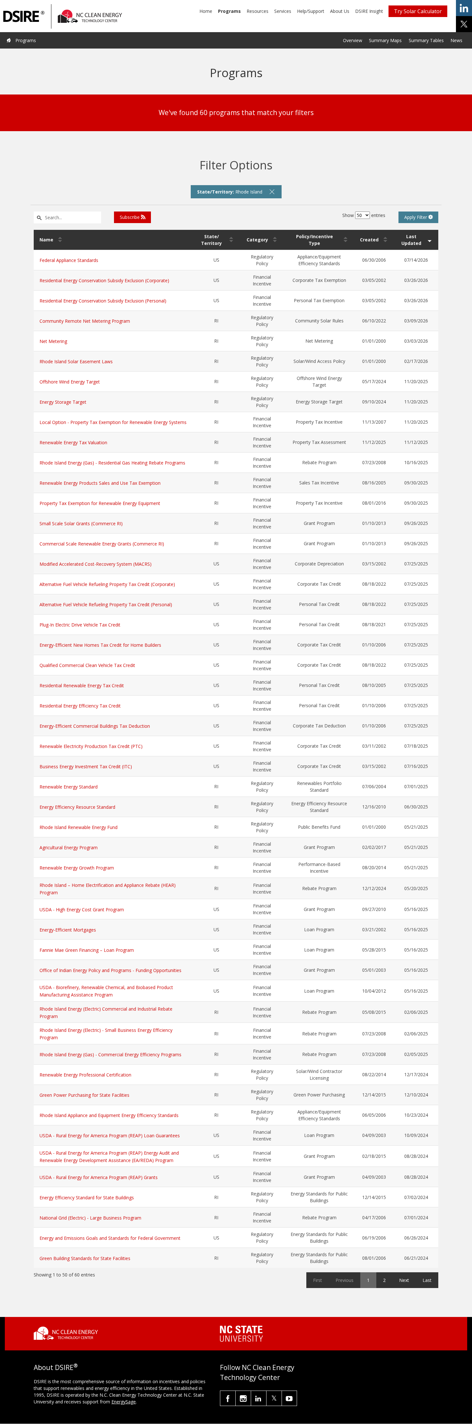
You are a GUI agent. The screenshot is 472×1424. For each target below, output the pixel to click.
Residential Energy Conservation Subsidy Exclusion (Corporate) (104, 280)
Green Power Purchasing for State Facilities (84, 1095)
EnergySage (123, 1402)
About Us (339, 11)
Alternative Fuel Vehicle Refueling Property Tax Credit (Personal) (105, 604)
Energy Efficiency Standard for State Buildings (86, 1197)
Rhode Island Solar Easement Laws (76, 361)
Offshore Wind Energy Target (69, 382)
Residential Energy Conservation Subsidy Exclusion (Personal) (102, 301)
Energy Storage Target (62, 402)
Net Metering (53, 341)
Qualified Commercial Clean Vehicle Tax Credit (87, 665)
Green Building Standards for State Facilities (84, 1258)
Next (404, 1280)
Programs (229, 11)
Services (282, 11)
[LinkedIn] (258, 1398)
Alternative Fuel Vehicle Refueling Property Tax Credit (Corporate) (107, 584)
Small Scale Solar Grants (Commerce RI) (81, 523)
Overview (352, 40)
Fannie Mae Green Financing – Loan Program (86, 950)
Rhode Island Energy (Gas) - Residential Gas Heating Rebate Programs (112, 463)
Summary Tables (426, 40)
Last (427, 1280)
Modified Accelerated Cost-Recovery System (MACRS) (95, 564)
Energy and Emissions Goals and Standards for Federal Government (109, 1238)
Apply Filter (416, 217)
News (456, 40)
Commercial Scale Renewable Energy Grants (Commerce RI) (101, 544)
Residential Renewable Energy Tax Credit (81, 685)
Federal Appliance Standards (68, 260)
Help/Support (310, 11)
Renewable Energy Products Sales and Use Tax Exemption (100, 483)
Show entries (363, 215)
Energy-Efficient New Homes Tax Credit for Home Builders (100, 645)
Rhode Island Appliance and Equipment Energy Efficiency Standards (109, 1115)
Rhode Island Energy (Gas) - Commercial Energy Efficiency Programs (110, 1054)
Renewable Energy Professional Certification (85, 1075)
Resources (257, 11)
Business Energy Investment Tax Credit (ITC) (85, 766)
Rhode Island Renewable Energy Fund (78, 827)
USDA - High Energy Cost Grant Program (81, 909)
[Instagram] (243, 1398)
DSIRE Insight (369, 11)
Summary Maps (385, 40)
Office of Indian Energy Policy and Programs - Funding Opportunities (110, 970)
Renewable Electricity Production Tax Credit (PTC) (91, 746)
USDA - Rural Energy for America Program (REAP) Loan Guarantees (109, 1135)
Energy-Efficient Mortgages (67, 930)
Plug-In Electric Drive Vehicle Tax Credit (79, 625)
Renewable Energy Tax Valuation (73, 442)
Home (205, 11)
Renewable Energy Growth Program (76, 868)
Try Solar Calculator (418, 11)
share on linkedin (464, 8)
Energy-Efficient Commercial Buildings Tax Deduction (94, 726)
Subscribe (130, 217)
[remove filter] (272, 191)
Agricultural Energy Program (68, 847)
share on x (464, 24)
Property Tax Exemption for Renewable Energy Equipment (99, 503)
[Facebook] (227, 1398)
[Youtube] (289, 1398)
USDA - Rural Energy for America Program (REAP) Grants (98, 1177)
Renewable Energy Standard (68, 787)
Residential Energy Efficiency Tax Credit (80, 706)
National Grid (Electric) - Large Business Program (90, 1218)
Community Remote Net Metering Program (84, 321)
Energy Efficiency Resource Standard (77, 807)
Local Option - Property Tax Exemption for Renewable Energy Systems (113, 422)
